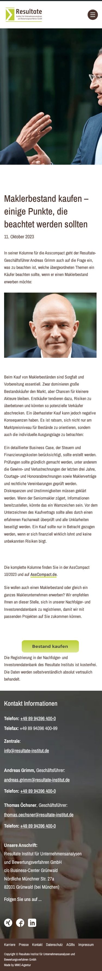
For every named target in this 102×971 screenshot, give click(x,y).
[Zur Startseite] (24, 14)
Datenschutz (54, 944)
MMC (18, 965)
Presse (24, 944)
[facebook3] (20, 923)
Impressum (86, 944)
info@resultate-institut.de (26, 750)
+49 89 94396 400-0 (38, 718)
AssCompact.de (43, 574)
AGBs (70, 944)
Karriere (9, 944)
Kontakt (37, 944)
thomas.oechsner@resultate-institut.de (38, 814)
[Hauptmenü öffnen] (93, 14)
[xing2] (8, 923)
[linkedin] (32, 923)
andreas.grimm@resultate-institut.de (37, 779)
